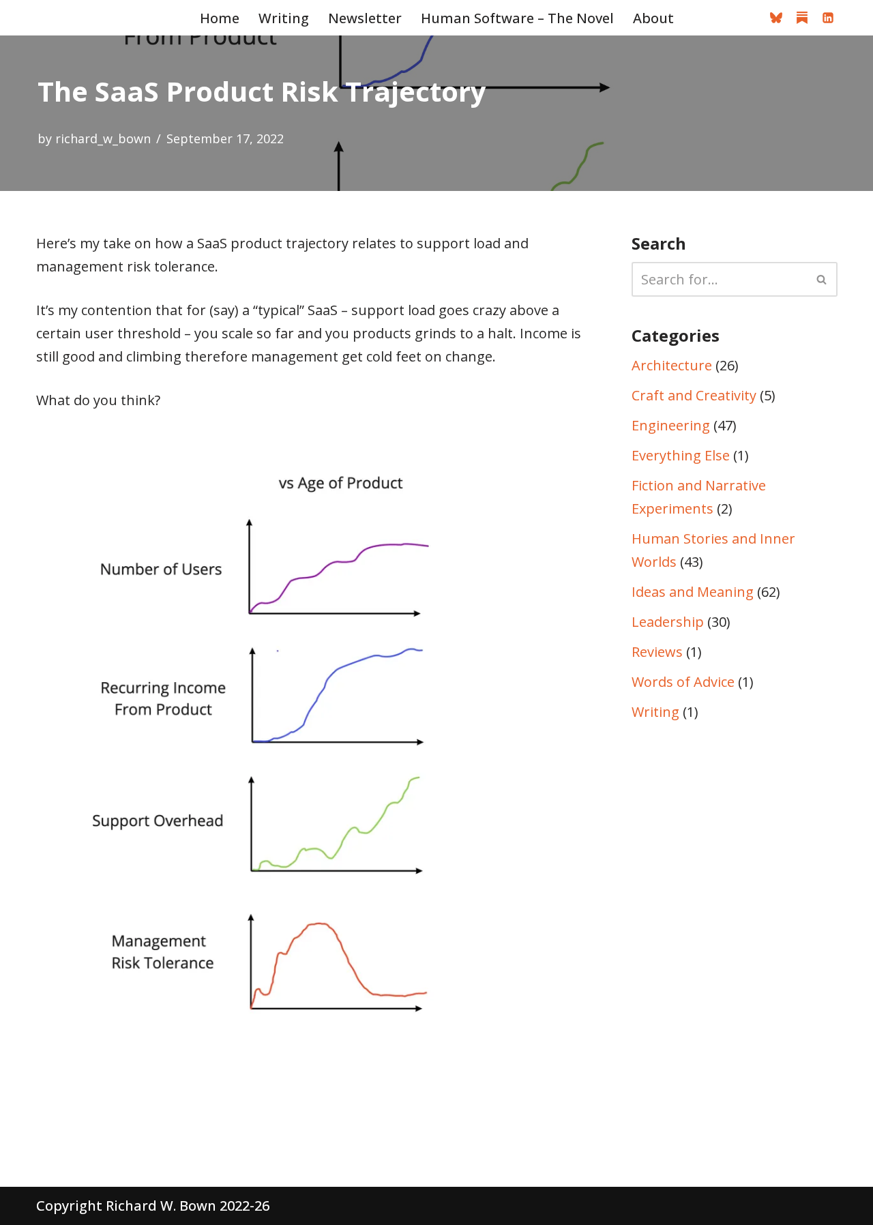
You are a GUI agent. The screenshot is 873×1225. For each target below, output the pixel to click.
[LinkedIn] (828, 17)
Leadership (668, 621)
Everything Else (681, 455)
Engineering (671, 425)
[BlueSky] (776, 17)
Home (219, 18)
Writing (283, 18)
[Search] (822, 279)
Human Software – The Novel (517, 18)
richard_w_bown (103, 138)
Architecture (672, 365)
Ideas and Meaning (693, 591)
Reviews (657, 652)
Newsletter (365, 18)
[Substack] (802, 17)
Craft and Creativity (694, 395)
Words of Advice (683, 682)
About (653, 18)
